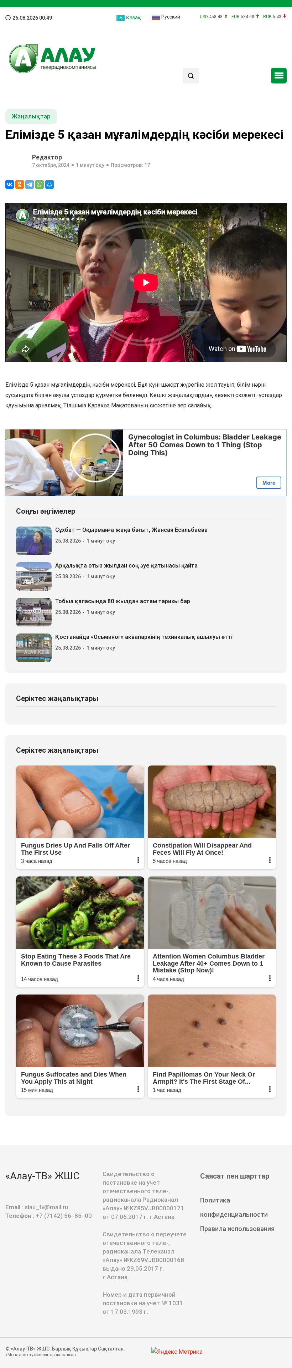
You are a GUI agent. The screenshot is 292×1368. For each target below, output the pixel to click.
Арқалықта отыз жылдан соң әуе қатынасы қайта (126, 565)
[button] (279, 75)
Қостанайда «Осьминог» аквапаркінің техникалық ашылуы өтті (144, 637)
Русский (170, 17)
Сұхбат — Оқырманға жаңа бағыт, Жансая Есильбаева (131, 530)
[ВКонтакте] (9, 184)
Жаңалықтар (31, 116)
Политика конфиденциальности (234, 1207)
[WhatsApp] (39, 184)
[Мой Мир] (49, 184)
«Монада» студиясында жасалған (40, 1354)
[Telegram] (29, 184)
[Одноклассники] (19, 184)
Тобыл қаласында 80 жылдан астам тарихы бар (122, 601)
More (268, 483)
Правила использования (237, 1228)
